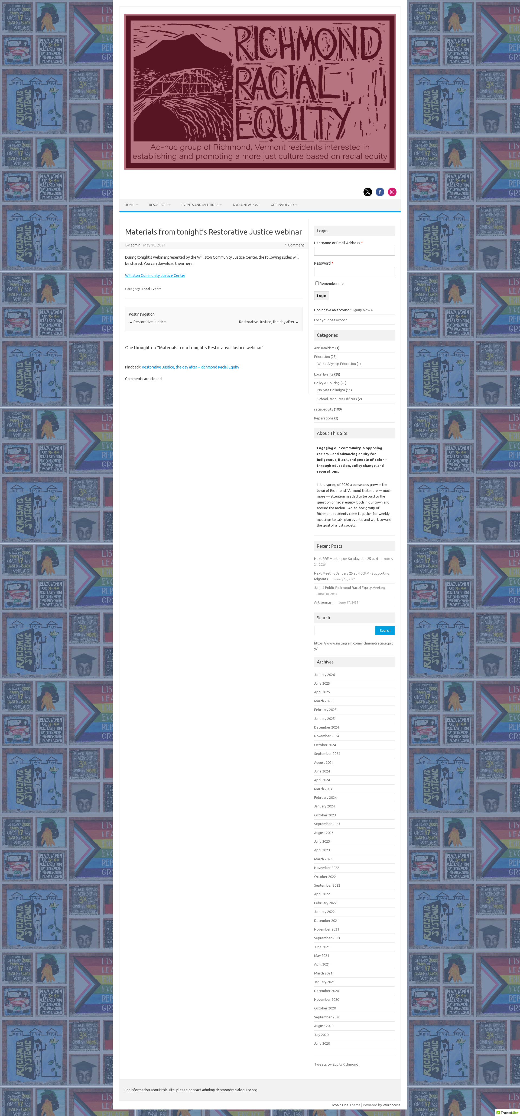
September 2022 (327, 885)
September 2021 (327, 938)
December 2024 (326, 727)
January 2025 (324, 718)
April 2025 (322, 692)
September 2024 (327, 753)
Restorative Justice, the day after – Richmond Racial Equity (190, 367)
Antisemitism (324, 348)
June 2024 (322, 771)
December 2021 (326, 920)
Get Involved (282, 205)
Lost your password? (330, 320)
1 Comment (294, 245)
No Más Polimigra (331, 390)
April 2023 (322, 850)
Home (130, 205)
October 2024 (325, 745)
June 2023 (322, 841)
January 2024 (324, 806)
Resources (158, 205)
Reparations (323, 418)
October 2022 (325, 876)
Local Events (151, 289)
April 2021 (322, 964)
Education (322, 356)
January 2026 (324, 674)
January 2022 (324, 911)
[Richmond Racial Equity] (260, 168)
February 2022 (325, 903)
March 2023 (323, 859)
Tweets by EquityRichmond (336, 1064)
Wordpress (391, 1105)
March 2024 (323, 789)
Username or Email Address (338, 243)
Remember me (332, 283)
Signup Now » (362, 310)
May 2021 (321, 955)
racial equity (323, 409)
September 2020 (327, 1017)
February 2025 (325, 709)
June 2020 (322, 1043)
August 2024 (323, 762)
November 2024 (326, 736)
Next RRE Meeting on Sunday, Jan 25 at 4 (346, 558)
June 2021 (322, 947)
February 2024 (325, 797)
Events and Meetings (199, 205)
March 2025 (323, 701)
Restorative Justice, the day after (269, 322)
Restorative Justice (147, 322)
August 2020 (323, 1026)
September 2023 (327, 824)
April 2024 (322, 780)
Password (323, 263)
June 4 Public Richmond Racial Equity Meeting (349, 587)
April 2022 (322, 894)
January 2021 (324, 982)
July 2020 (321, 1035)
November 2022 (326, 868)
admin (136, 245)
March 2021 (323, 973)
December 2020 (326, 991)
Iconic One (340, 1105)
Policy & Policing (327, 383)
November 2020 (326, 999)
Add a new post (246, 205)
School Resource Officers (337, 399)
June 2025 (322, 683)
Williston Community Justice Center (155, 275)
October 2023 (325, 815)
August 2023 (323, 833)
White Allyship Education (336, 363)
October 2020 (325, 1008)
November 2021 (326, 929)
